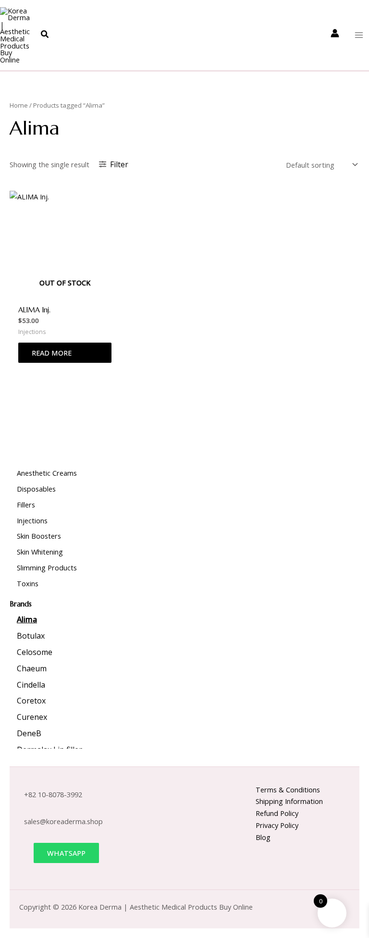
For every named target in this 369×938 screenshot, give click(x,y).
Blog (263, 837)
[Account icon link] (335, 33)
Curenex (32, 717)
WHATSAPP (66, 853)
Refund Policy (277, 813)
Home (19, 105)
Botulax (31, 635)
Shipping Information (289, 801)
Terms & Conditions (288, 789)
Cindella (31, 684)
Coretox (31, 700)
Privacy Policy (277, 825)
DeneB (29, 733)
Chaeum (32, 668)
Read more (52, 353)
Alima (27, 619)
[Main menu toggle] (359, 35)
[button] (45, 34)
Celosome (34, 652)
